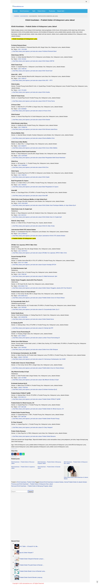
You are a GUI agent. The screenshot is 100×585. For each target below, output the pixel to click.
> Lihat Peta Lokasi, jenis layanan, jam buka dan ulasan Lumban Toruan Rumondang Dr (35, 338)
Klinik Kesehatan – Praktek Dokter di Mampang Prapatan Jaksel (49, 462)
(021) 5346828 (22, 109)
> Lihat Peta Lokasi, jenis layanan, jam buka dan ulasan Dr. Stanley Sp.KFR (32, 328)
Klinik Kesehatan (21, 482)
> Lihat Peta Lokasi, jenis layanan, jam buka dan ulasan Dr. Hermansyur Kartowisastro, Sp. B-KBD (38, 359)
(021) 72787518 (22, 251)
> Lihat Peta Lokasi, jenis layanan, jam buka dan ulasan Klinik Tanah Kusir (31, 71)
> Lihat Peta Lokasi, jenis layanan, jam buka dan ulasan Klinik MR (29, 195)
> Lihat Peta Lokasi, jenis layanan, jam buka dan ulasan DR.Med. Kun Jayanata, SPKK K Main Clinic (39, 253)
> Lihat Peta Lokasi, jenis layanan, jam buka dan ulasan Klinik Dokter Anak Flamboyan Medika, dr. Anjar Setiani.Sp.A (43, 205)
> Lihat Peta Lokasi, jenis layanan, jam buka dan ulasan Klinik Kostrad (30, 119)
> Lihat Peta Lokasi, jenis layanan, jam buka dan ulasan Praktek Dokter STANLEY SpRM (35, 399)
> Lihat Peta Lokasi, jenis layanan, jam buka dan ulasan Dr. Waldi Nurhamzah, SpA (34, 276)
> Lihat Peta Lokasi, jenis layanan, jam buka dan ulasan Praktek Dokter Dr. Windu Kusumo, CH (37, 409)
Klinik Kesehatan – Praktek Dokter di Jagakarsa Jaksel (23, 467)
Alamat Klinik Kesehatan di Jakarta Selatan (52, 482)
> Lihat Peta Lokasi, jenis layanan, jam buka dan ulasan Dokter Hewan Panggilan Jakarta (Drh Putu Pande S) (41, 288)
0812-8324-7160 (23, 286)
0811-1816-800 (22, 49)
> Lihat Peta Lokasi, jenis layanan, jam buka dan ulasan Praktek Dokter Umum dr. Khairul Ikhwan (38, 298)
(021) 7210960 (22, 378)
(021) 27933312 (22, 233)
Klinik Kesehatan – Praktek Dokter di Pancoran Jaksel (22, 462)
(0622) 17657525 (23, 357)
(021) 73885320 (22, 165)
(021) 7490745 (22, 175)
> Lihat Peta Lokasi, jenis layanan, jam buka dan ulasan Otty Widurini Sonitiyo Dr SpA (35, 380)
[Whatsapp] (23, 454)
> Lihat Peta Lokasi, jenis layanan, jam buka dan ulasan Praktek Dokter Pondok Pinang (35, 418)
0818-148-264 (22, 59)
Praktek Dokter (31, 482)
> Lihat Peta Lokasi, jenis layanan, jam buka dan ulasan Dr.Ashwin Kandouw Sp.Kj (34, 389)
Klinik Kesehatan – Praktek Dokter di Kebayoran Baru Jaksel (76, 462)
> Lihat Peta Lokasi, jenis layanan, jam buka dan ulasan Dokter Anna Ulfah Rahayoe (34, 349)
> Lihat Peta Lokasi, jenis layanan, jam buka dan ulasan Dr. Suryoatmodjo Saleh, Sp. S (35, 309)
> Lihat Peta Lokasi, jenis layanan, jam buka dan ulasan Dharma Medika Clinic (33, 138)
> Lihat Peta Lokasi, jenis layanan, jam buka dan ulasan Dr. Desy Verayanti (31, 427)
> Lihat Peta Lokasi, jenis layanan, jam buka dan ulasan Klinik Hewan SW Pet (32, 61)
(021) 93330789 (22, 317)
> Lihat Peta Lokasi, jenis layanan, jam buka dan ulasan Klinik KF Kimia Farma (33, 101)
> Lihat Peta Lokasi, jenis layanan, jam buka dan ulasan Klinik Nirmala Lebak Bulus (34, 129)
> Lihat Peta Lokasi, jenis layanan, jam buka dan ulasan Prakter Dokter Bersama (33, 436)
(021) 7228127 (22, 78)
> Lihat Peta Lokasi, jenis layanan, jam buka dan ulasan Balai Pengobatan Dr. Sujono (34, 187)
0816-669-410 (22, 397)
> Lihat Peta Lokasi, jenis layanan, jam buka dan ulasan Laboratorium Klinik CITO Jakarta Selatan (38, 235)
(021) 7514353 (22, 90)
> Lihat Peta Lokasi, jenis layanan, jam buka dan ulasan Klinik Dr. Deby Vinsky (33, 226)
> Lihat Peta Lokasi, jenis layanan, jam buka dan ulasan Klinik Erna (29, 167)
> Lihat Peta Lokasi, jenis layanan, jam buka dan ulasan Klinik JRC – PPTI (31, 80)
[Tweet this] (15, 454)
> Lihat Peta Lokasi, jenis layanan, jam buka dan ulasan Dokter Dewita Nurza (32, 319)
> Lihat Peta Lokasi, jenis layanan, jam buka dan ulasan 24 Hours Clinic (31, 111)
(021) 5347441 (22, 215)
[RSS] (86, 1)
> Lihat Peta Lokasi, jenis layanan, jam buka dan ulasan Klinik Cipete (30, 177)
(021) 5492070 (22, 146)
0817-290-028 (22, 407)
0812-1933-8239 (23, 203)
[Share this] (12, 454)
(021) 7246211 (22, 336)
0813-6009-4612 (23, 296)
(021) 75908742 (22, 127)
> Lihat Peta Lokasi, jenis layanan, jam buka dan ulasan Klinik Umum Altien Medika (34, 148)
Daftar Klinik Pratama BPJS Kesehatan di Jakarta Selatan (76, 477)
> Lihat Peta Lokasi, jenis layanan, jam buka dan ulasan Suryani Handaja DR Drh (33, 264)
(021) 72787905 (22, 155)
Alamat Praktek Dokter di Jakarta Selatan (75, 482)
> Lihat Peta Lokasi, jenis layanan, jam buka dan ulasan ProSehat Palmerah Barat (33, 51)
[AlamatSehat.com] (18, 6)
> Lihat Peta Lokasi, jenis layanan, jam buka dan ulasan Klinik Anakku (30, 92)
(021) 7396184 (22, 69)
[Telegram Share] (21, 454)
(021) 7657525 (22, 307)
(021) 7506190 (22, 274)
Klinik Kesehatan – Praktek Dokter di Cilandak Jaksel (49, 467)
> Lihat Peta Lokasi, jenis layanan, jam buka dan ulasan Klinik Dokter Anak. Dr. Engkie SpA (36, 217)
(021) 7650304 (22, 185)
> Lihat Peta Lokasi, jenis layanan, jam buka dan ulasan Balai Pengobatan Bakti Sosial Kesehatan (38, 157)
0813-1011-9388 (23, 262)
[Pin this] (18, 454)
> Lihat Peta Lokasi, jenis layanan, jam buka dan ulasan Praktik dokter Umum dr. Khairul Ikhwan (37, 368)
